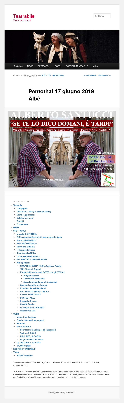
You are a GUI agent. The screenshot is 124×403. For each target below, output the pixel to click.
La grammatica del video (31, 339)
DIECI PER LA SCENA (30, 336)
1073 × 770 (46, 75)
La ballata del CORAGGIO (32, 307)
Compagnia (22, 208)
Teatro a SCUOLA (28, 333)
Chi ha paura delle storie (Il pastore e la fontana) (39, 237)
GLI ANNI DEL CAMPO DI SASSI (32, 259)
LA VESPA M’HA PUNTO (28, 256)
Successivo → (104, 75)
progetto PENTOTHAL (27, 233)
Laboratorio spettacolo (34, 278)
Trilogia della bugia (26, 249)
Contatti (20, 221)
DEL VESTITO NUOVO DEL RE (34, 291)
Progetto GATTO (31, 275)
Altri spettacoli (23, 262)
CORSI (58, 66)
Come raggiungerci (26, 214)
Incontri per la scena (26, 317)
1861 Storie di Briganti (30, 269)
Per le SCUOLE (24, 326)
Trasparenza (22, 224)
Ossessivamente (27, 310)
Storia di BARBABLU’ (27, 240)
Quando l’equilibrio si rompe (33, 285)
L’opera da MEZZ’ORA (30, 294)
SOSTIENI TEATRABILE (77, 66)
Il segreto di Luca (28, 300)
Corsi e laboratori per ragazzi (30, 320)
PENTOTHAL (58, 75)
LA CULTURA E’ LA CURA (29, 342)
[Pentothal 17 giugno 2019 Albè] (62, 149)
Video (95, 66)
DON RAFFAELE (27, 297)
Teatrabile (23, 16)
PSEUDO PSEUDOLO (27, 243)
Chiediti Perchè (27, 304)
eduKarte (21, 323)
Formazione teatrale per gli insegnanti (38, 329)
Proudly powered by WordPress (62, 392)
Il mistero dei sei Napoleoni (33, 288)
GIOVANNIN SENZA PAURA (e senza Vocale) (40, 265)
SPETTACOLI (44, 66)
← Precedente (90, 75)
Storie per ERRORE (26, 246)
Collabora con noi (25, 217)
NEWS (30, 66)
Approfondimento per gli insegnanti (40, 281)
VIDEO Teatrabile (25, 355)
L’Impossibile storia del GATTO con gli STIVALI (42, 272)
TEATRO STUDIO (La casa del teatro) (34, 211)
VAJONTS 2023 (24, 345)
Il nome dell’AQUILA (26, 253)
